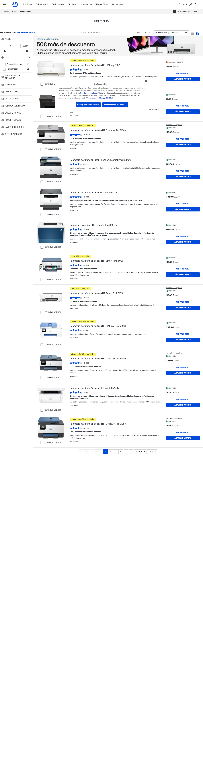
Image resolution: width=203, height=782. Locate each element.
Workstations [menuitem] (58, 4)
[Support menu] (185, 4)
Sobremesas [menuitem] (42, 4)
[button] (16, 39)
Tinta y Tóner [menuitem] (102, 4)
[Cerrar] (146, 81)
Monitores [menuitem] (72, 4)
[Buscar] (179, 4)
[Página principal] (15, 4)
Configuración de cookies (88, 105)
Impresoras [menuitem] (86, 4)
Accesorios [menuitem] (117, 4)
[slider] (5, 51)
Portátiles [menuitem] (27, 4)
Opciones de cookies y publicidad (99, 98)
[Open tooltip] (2, 39)
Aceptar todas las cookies (115, 105)
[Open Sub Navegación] (4, 4)
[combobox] (171, 32)
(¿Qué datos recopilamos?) (89, 93)
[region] (102, 94)
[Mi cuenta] (191, 4)
